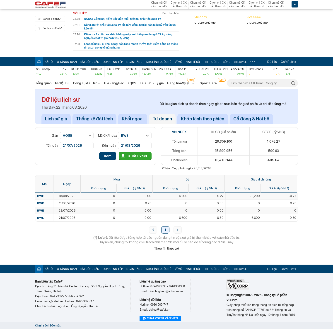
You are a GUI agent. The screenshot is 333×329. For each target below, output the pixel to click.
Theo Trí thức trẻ (166, 248)
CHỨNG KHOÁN (67, 61)
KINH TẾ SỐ (193, 61)
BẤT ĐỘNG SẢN (89, 61)
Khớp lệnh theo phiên (202, 119)
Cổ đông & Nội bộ (251, 119)
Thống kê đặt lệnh (94, 119)
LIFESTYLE (240, 61)
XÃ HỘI (49, 61)
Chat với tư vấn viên (162, 318)
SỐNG (226, 61)
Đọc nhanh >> (170, 13)
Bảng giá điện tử (51, 18)
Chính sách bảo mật (47, 325)
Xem (107, 156)
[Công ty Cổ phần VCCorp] (238, 289)
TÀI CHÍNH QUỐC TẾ (158, 61)
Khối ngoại (133, 119)
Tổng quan (43, 83)
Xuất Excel (137, 156)
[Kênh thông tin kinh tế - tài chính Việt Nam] (50, 5)
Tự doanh (162, 119)
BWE (40, 196)
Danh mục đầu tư (52, 28)
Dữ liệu (272, 61)
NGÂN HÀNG (134, 61)
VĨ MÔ (178, 61)
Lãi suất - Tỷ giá (152, 83)
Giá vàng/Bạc (114, 83)
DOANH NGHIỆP (113, 61)
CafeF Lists (288, 61)
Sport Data (208, 83)
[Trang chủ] (39, 61)
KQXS (132, 83)
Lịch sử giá (56, 119)
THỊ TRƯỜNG (211, 61)
